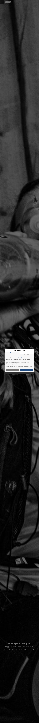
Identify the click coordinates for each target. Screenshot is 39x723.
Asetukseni (26, 352)
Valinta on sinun (12, 352)
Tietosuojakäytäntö (30, 372)
